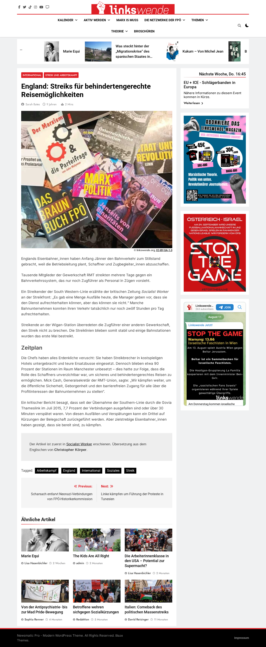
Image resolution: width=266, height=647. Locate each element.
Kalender (65, 20)
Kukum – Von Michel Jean (176, 51)
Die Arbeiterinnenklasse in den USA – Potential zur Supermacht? (147, 561)
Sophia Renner (34, 619)
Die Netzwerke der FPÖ (162, 20)
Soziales (113, 471)
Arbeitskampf (47, 471)
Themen (197, 20)
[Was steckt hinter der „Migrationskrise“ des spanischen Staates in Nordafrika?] (71, 51)
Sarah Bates (33, 104)
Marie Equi (44, 51)
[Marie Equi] (24, 51)
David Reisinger (138, 619)
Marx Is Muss (127, 20)
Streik (130, 471)
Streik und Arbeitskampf (61, 75)
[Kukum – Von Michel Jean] (146, 51)
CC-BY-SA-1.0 (164, 250)
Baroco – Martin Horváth (237, 51)
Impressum (241, 638)
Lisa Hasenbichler (36, 563)
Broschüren (144, 31)
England (69, 471)
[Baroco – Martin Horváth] (208, 51)
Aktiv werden (95, 20)
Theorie (117, 31)
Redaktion (82, 619)
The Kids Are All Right (91, 556)
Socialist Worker (79, 444)
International (32, 75)
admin (80, 563)
